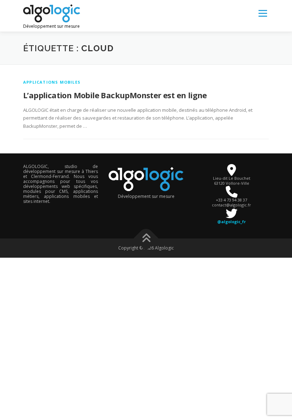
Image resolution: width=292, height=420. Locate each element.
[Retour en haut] (146, 238)
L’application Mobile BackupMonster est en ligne (115, 95)
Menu (262, 13)
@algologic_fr (231, 221)
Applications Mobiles (51, 82)
